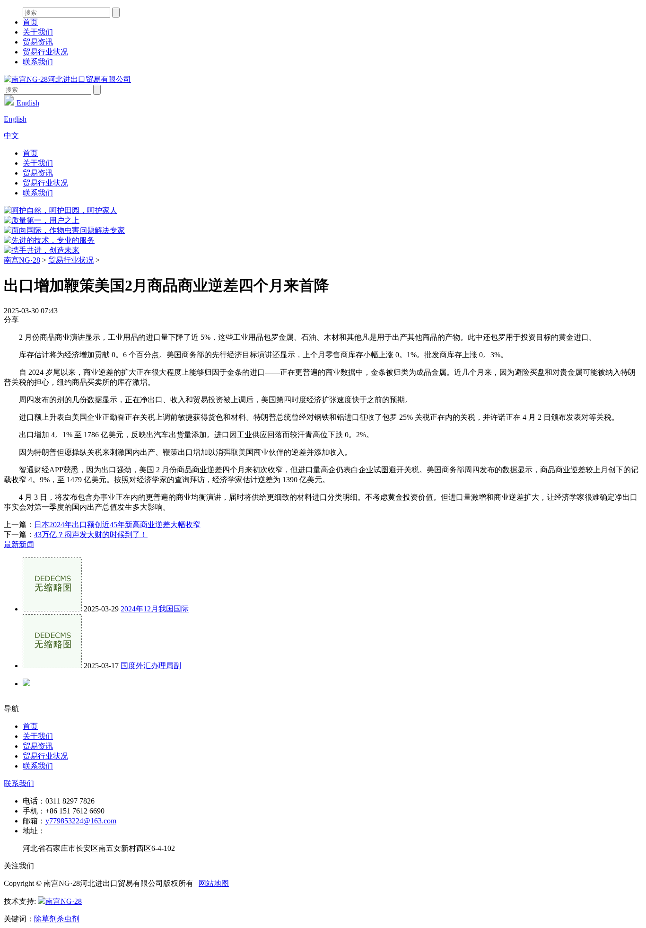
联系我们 (38, 62)
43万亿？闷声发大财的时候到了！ (91, 534)
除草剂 (45, 919)
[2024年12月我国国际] (52, 609)
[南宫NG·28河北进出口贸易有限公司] (67, 79)
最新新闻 (19, 544)
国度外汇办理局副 (151, 666)
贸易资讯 (38, 42)
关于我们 (38, 32)
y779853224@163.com (80, 821)
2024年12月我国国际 (155, 609)
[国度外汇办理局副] (52, 666)
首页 (30, 22)
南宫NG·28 (22, 260)
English (27, 103)
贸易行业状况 (45, 52)
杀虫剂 (68, 919)
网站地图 (214, 883)
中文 (11, 136)
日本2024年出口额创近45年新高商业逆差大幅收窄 (117, 525)
